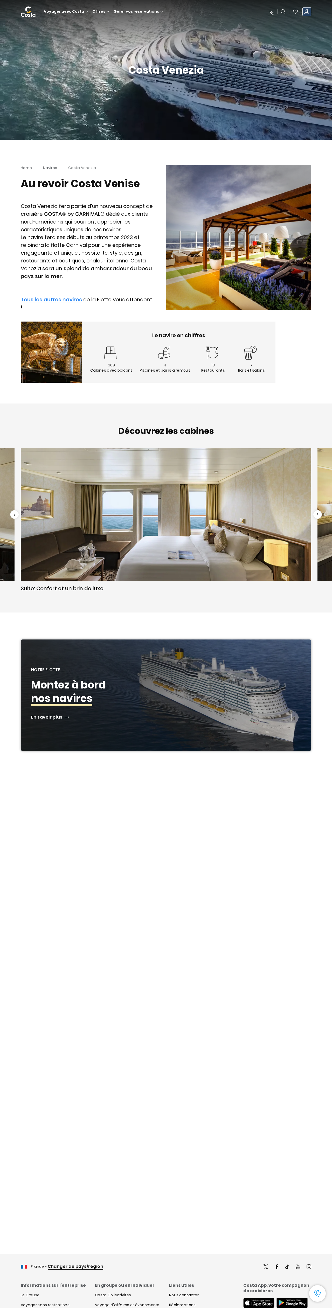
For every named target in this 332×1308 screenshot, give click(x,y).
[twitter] (266, 1267)
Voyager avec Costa (64, 11)
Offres (98, 11)
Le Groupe (30, 1295)
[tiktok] (287, 1267)
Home (26, 167)
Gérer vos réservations (136, 11)
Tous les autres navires (51, 299)
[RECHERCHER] (283, 12)
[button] (295, 11)
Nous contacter (184, 1295)
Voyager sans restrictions (45, 1304)
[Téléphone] (271, 12)
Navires (50, 167)
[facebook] (276, 1267)
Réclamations (182, 1304)
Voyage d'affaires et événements (127, 1304)
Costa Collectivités (113, 1295)
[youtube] (298, 1267)
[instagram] (309, 1267)
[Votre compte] (306, 11)
